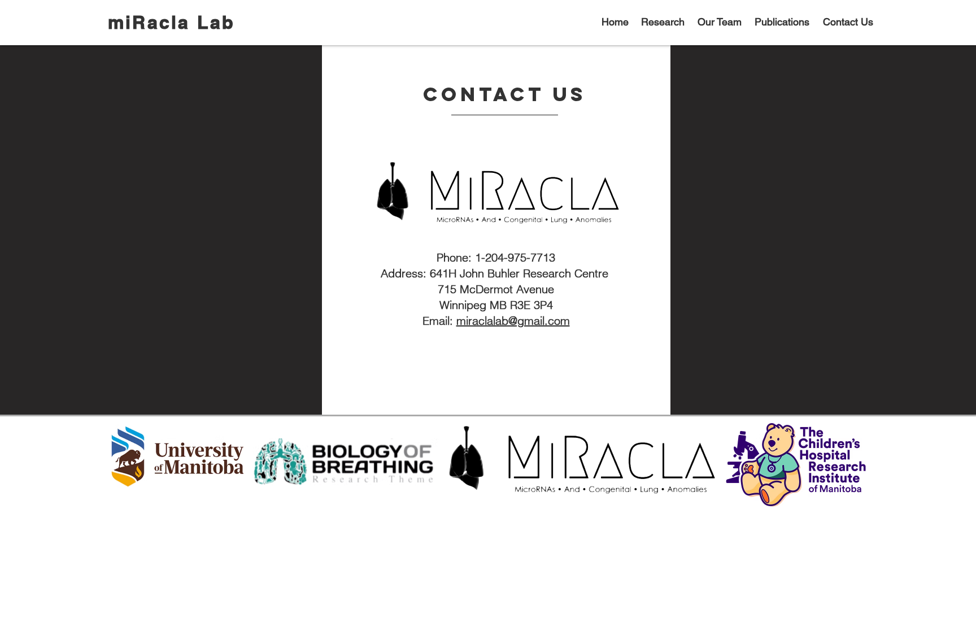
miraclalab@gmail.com (513, 321)
